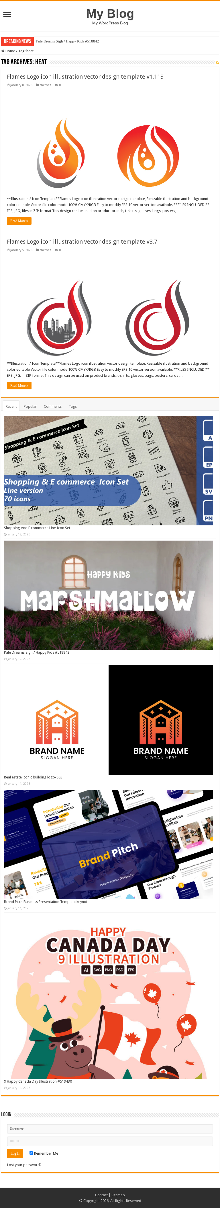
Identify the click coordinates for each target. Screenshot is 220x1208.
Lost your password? (24, 1165)
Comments (53, 406)
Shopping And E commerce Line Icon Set (37, 528)
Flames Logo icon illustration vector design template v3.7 (82, 241)
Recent (11, 406)
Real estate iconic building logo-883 (33, 777)
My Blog (110, 13)
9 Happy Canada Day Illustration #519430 (38, 1081)
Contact (101, 1195)
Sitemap (118, 1195)
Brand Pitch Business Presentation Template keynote (46, 902)
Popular (30, 406)
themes (45, 85)
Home (10, 51)
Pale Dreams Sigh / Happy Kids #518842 (67, 41)
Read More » (19, 221)
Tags (73, 406)
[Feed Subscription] (217, 62)
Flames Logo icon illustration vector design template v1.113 (85, 76)
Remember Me (45, 1153)
